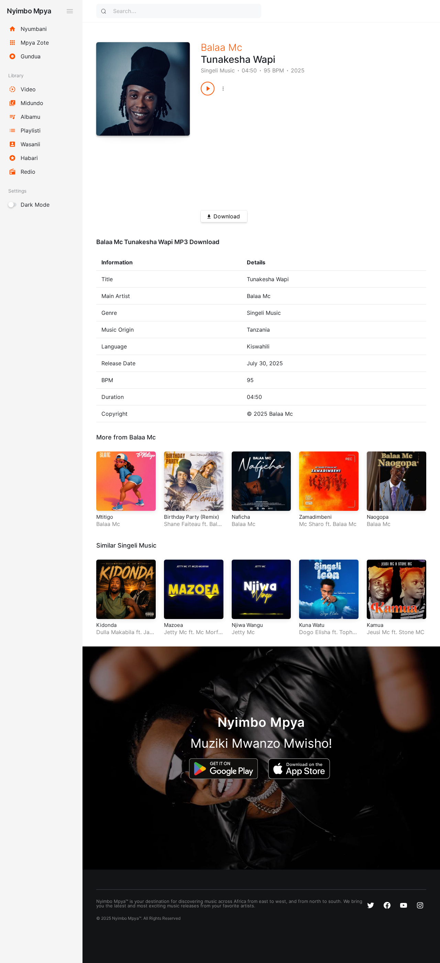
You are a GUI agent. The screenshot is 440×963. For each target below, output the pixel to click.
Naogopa (377, 517)
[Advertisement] (302, 150)
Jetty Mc (175, 632)
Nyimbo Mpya (29, 11)
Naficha (241, 517)
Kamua (375, 625)
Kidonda (106, 625)
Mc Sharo (311, 523)
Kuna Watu (311, 625)
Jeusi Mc (378, 632)
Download (227, 216)
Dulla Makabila (115, 632)
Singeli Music (218, 70)
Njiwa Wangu (247, 625)
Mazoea (173, 625)
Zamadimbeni (315, 517)
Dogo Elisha (314, 632)
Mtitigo (104, 517)
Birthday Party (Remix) (191, 517)
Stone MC (412, 632)
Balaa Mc (221, 47)
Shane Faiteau (182, 523)
